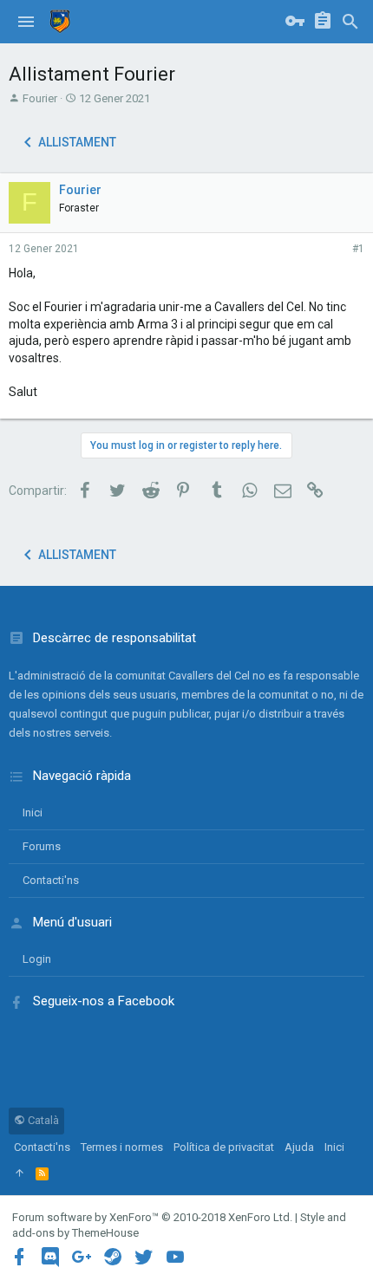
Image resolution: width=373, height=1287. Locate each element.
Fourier (40, 98)
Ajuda (299, 1147)
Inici (33, 812)
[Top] (19, 1173)
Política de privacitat (223, 1147)
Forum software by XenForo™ (152, 1217)
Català (42, 1120)
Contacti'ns (51, 880)
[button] (26, 21)
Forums (42, 846)
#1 (358, 249)
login (37, 958)
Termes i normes (122, 1147)
